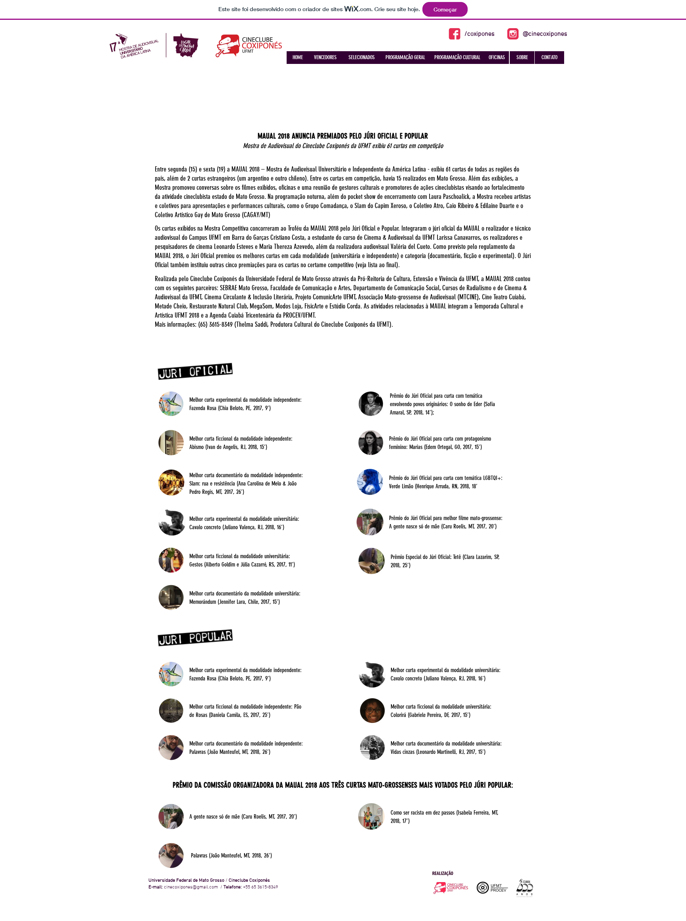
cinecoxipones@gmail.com (191, 887)
